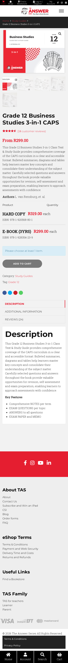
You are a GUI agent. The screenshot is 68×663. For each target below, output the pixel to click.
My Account (51, 2)
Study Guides (19, 20)
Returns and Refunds (16, 557)
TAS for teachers (12, 601)
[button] (60, 34)
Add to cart (22, 263)
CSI (4, 509)
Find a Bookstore (22, 2)
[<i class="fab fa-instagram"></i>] (62, 2)
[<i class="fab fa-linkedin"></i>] (66, 2)
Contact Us (9, 501)
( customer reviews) (31, 131)
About (6, 497)
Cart (3, 3)
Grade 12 (13, 282)
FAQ (5, 522)
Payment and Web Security (20, 548)
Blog (5, 514)
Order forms (10, 518)
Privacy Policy (12, 645)
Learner (7, 605)
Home (5, 20)
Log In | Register (38, 2)
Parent (6, 609)
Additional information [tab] (23, 311)
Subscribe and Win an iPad (20, 505)
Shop (10, 3)
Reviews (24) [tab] (14, 319)
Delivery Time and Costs (18, 553)
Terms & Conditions (15, 544)
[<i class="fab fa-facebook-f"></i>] (58, 2)
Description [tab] (14, 303)
